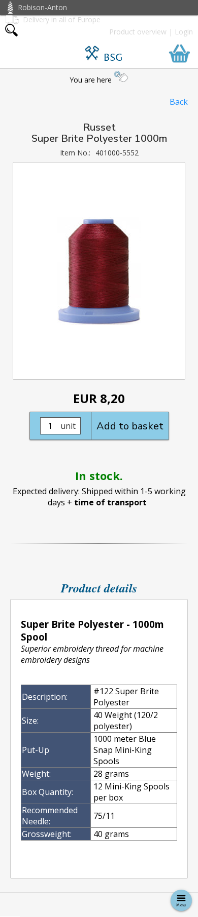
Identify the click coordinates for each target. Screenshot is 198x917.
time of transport (110, 502)
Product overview (138, 31)
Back (179, 101)
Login (184, 31)
